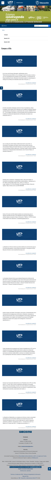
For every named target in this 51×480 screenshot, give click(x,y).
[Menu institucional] (2, 2)
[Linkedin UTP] (29, 432)
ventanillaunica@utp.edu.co (35, 467)
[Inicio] (49, 468)
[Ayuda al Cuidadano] (31, 432)
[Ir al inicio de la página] (49, 468)
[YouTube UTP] (24, 432)
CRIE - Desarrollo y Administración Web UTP (27, 478)
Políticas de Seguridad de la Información (32, 474)
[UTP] (10, 3)
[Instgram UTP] (26, 432)
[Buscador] (49, 26)
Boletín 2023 (7, 42)
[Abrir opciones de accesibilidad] (1, 88)
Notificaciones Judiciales (25, 470)
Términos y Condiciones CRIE (17, 474)
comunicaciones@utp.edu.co (27, 446)
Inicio (3, 30)
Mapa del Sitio (25, 476)
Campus (6, 34)
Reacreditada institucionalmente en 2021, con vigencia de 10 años (32, 456)
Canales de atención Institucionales (25, 468)
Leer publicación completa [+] (31, 82)
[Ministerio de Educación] (38, 3)
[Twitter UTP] (22, 432)
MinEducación (35, 457)
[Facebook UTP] (20, 432)
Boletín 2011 (7, 38)
